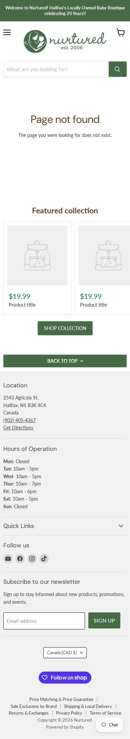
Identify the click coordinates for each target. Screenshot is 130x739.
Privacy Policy (69, 713)
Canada (62, 652)
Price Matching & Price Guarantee (61, 699)
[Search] (118, 69)
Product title (22, 305)
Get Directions (18, 427)
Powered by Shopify (65, 727)
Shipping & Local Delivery (88, 706)
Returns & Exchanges (29, 713)
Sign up (104, 620)
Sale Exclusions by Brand (34, 706)
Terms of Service (105, 713)
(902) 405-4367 (19, 420)
